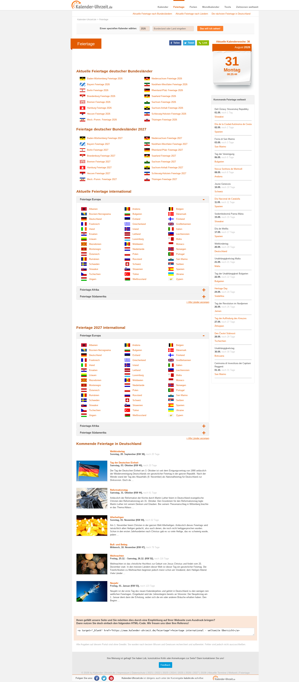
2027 (196, 672)
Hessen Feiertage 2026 (98, 113)
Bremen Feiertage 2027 (98, 161)
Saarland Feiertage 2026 (164, 96)
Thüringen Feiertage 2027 (164, 179)
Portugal (179, 254)
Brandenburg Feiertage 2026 (101, 96)
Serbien (179, 264)
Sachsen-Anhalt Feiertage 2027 (167, 167)
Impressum (123, 672)
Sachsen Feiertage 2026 (164, 102)
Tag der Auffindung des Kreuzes (231, 318)
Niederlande (138, 249)
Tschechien (94, 274)
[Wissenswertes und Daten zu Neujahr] (91, 601)
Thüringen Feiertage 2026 (164, 119)
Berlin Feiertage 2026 (97, 90)
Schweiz (136, 264)
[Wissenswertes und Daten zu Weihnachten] (91, 573)
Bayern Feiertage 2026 (98, 84)
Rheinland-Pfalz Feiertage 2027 (167, 150)
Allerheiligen (117, 517)
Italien (178, 229)
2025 (180, 672)
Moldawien (137, 244)
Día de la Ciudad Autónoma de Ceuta (233, 124)
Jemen (218, 311)
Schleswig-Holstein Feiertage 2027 (169, 173)
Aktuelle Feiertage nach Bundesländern (152, 13)
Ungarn (92, 279)
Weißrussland (139, 279)
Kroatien (92, 234)
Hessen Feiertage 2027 (98, 173)
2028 (203, 672)
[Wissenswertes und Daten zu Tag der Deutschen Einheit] (91, 480)
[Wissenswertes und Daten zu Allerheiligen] (91, 535)
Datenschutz (138, 672)
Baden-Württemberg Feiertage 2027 (105, 138)
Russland (137, 259)
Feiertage (178, 7)
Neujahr (114, 583)
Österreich (93, 254)
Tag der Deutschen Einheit (124, 462)
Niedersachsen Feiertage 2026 (167, 78)
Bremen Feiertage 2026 (98, 102)
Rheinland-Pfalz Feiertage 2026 (167, 90)
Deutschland (95, 219)
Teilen (176, 42)
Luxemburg (138, 239)
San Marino (181, 259)
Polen (135, 254)
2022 (158, 672)
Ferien (193, 7)
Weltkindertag (117, 451)
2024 (173, 672)
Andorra (136, 209)
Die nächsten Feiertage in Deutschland (231, 13)
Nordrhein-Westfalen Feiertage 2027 (169, 144)
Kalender (163, 7)
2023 (165, 672)
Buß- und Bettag (118, 544)
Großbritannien (183, 224)
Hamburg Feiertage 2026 (99, 108)
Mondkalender (210, 7)
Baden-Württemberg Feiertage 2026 (105, 78)
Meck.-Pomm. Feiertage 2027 (102, 179)
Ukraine (179, 274)
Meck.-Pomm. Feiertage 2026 (102, 119)
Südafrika (219, 296)
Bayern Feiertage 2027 (98, 144)
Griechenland (139, 224)
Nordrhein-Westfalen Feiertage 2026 (169, 84)
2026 (188, 672)
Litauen (92, 239)
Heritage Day (221, 288)
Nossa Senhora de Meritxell (228, 169)
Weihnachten (117, 555)
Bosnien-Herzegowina (99, 214)
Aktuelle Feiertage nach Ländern (192, 13)
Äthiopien (219, 326)
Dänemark (180, 214)
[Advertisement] (46, 111)
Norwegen (180, 249)
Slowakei (93, 269)
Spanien (179, 269)
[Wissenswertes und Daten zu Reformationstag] (91, 507)
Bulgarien (137, 214)
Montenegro (94, 249)
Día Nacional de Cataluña (227, 198)
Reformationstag (119, 490)
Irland (91, 229)
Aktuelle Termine (217, 672)
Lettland (136, 234)
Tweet (190, 42)
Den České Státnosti (225, 333)
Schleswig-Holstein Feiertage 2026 (169, 113)
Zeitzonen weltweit (247, 7)
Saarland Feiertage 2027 (164, 155)
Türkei (135, 274)
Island (135, 229)
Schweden (93, 264)
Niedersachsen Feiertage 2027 (167, 138)
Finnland (180, 219)
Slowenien (137, 269)
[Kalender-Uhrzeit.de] (75, 5)
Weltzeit (232, 672)
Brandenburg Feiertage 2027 (101, 155)
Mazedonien (94, 244)
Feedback (165, 665)
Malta (178, 239)
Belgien (179, 209)
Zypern (179, 279)
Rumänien (93, 259)
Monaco (179, 244)
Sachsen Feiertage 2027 (164, 161)
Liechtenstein (182, 234)
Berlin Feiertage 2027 (97, 150)
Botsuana (219, 356)
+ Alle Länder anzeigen (197, 302)
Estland (136, 219)
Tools (227, 7)
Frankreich (94, 224)
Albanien (93, 209)
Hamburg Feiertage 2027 (99, 167)
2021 (150, 672)
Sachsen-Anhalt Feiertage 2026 (167, 108)
